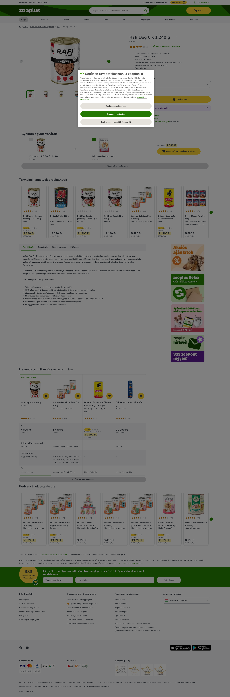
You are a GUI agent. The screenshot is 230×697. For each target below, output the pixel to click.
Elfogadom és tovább (116, 114)
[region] (116, 98)
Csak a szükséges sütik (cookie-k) (116, 122)
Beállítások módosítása (116, 106)
